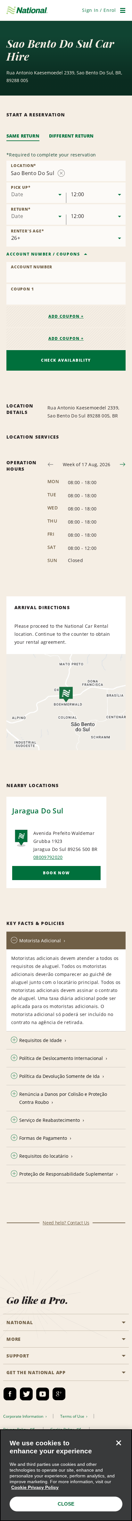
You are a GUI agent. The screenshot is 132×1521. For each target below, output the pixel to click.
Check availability (66, 360)
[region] (66, 1475)
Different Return (71, 136)
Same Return (22, 136)
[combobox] (36, 192)
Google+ (59, 1394)
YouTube (42, 1394)
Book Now (56, 873)
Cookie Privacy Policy (35, 1487)
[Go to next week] (123, 464)
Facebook (10, 1394)
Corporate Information (23, 1416)
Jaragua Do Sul (37, 810)
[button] (99, 10)
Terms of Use (72, 1416)
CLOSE (66, 1504)
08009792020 (48, 857)
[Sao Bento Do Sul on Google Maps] (66, 702)
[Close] (118, 1443)
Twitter (26, 1394)
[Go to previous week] (50, 464)
